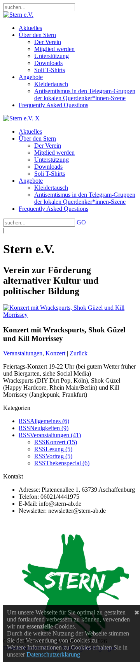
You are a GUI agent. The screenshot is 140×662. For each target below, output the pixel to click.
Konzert (55, 353)
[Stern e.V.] (18, 14)
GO (81, 222)
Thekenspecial (67, 463)
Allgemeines (49, 421)
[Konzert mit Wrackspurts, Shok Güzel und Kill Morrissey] (70, 314)
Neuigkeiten (49, 428)
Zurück (79, 353)
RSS (24, 421)
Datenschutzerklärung (53, 654)
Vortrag (59, 456)
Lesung (59, 449)
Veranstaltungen (22, 353)
